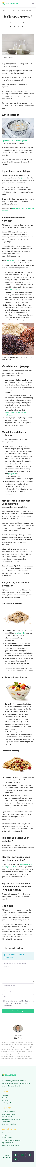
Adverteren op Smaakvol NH (11, 1145)
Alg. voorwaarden (7, 1143)
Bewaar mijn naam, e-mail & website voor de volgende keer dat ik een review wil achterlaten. (19, 1003)
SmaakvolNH (5, 11)
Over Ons (5, 1095)
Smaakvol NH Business (9, 1124)
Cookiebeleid (6, 1121)
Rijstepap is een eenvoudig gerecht (14, 141)
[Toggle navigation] (32, 4)
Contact (4, 1098)
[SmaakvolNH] (10, 3)
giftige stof (12, 474)
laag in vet (10, 260)
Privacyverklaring (7, 1117)
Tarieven (4, 1135)
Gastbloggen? (6, 1103)
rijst (21, 178)
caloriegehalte (20, 633)
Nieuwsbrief (5, 1100)
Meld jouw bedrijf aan (8, 1112)
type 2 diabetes (14, 289)
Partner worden (7, 1138)
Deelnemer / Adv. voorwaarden (11, 1140)
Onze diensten (6, 1133)
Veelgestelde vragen (8, 1114)
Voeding (12, 23)
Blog (13, 11)
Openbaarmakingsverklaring (11, 1119)
